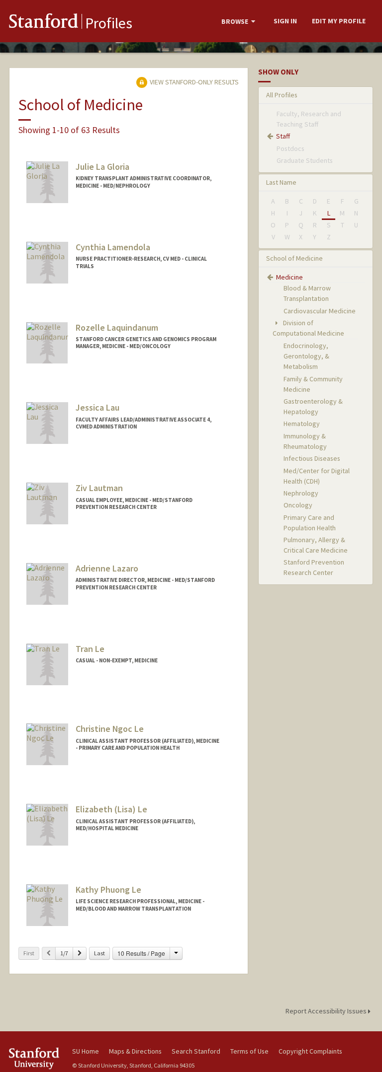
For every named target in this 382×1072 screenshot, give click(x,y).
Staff (283, 136)
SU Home (85, 1051)
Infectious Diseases (312, 458)
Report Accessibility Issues (327, 1010)
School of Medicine (294, 258)
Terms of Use (249, 1051)
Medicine (289, 277)
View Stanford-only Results (193, 81)
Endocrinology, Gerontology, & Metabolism (306, 356)
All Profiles (281, 94)
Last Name (281, 182)
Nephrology (301, 493)
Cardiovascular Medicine (320, 310)
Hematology (302, 423)
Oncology (298, 504)
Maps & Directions (135, 1051)
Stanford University (35, 1058)
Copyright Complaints (310, 1051)
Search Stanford (196, 1051)
